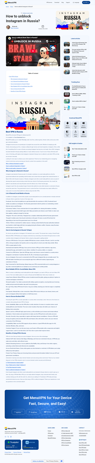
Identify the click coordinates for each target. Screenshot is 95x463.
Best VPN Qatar (82, 447)
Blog (63, 2)
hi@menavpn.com (83, 433)
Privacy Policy (8, 452)
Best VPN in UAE (76, 175)
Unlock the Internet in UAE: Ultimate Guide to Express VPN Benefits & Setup (79, 72)
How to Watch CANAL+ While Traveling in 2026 (79, 94)
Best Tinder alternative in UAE (79, 148)
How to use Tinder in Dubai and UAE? (78, 107)
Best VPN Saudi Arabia (84, 445)
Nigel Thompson (14, 28)
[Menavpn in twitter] (8, 437)
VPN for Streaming (65, 440)
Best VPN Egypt (82, 454)
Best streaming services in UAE (78, 162)
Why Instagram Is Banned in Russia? (19, 79)
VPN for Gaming (65, 445)
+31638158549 (82, 435)
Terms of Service (17, 452)
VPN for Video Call (65, 430)
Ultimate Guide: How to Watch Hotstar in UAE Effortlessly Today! (79, 65)
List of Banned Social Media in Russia (19, 81)
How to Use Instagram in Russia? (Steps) (20, 83)
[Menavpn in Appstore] (30, 442)
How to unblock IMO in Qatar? (79, 101)
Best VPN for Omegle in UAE (79, 169)
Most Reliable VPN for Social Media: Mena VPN (21, 86)
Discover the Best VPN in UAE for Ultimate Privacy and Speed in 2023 (79, 51)
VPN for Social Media (66, 442)
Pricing (49, 430)
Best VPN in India (83, 452)
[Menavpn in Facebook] (11, 437)
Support (68, 2)
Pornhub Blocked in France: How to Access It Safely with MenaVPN (79, 88)
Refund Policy (27, 452)
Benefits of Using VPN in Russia (18, 91)
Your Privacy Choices (52, 461)
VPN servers (49, 2)
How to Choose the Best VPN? (18, 88)
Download (57, 2)
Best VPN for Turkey (83, 450)
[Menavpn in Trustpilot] (12, 442)
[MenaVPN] (10, 2)
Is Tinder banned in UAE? (67, 433)
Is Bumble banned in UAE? (67, 435)
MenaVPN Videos (52, 438)
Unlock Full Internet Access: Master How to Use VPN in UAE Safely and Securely (79, 58)
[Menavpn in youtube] (5, 437)
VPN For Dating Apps (66, 438)
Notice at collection (38, 461)
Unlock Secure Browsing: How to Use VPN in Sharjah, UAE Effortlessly (79, 44)
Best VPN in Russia (13, 76)
